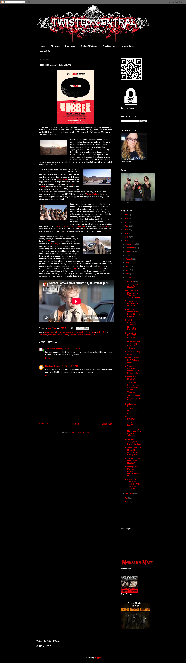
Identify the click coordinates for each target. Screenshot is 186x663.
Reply (47, 358)
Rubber (65, 335)
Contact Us (45, 51)
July (128, 262)
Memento (105, 226)
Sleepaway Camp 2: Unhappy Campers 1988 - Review (132, 344)
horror (93, 332)
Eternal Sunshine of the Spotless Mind (70, 226)
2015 (126, 229)
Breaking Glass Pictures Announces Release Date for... (132, 408)
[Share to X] (82, 328)
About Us (55, 46)
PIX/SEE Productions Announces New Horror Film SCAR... (131, 324)
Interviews (70, 46)
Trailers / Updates (89, 46)
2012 (126, 241)
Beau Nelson (98, 268)
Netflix (74, 268)
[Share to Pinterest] (87, 328)
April (128, 274)
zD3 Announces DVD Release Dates (132, 360)
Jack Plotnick (101, 332)
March (129, 277)
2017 (126, 222)
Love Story (54, 244)
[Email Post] (72, 328)
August (129, 259)
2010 (126, 502)
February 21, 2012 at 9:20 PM (66, 366)
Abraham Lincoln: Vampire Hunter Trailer (133, 397)
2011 (126, 498)
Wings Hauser (61, 179)
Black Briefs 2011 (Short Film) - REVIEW (132, 460)
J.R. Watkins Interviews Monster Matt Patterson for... (132, 369)
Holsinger (49, 366)
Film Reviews (109, 46)
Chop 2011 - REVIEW (130, 418)
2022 (126, 215)
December (130, 244)
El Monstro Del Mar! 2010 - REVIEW (131, 335)
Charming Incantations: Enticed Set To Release (132, 312)
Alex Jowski (50, 349)
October (129, 251)
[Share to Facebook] (84, 328)
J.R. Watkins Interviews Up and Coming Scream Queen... (132, 387)
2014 (126, 233)
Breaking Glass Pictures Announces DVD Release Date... (132, 471)
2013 (126, 237)
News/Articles (127, 46)
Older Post (107, 424)
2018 (126, 218)
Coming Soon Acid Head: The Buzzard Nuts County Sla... (133, 451)
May (128, 270)
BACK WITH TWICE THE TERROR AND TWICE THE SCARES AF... (132, 484)
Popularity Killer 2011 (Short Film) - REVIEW (133, 441)
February (130, 281)
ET (49, 241)
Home (42, 46)
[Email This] (77, 328)
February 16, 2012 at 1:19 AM (68, 349)
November (130, 248)
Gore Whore (52, 328)
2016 (126, 226)
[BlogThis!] (79, 328)
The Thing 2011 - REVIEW (132, 285)
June (128, 266)
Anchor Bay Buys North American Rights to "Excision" (133, 432)
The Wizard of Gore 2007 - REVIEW (131, 303)
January (129, 493)
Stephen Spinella (92, 194)
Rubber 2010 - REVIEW (131, 378)
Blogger (98, 658)
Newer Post (44, 424)
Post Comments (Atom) (80, 433)
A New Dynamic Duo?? (132, 424)
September (131, 255)
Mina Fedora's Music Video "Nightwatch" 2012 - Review (132, 293)
